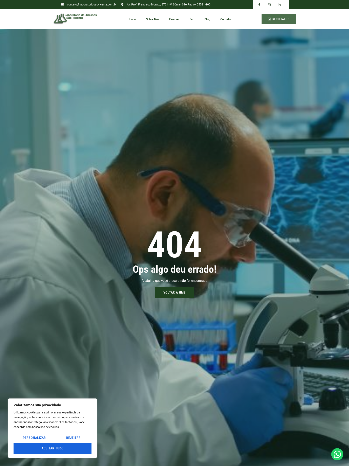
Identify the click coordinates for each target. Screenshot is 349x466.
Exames (174, 19)
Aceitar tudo (53, 448)
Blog (207, 19)
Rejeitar (73, 438)
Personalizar (34, 438)
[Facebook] (259, 4)
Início (132, 19)
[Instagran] (269, 4)
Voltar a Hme (174, 292)
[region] (52, 428)
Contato (225, 19)
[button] (337, 454)
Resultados (280, 19)
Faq (191, 19)
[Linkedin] (279, 4)
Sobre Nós (152, 19)
